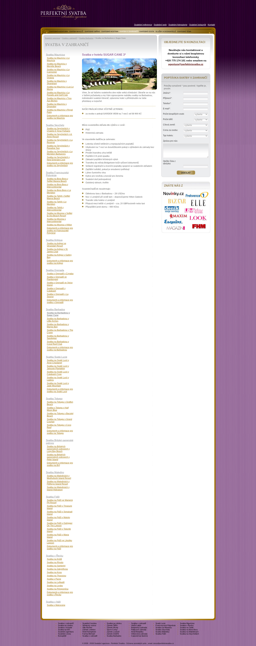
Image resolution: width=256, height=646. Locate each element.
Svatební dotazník (197, 25)
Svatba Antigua (54, 240)
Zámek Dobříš (113, 634)
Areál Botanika (137, 632)
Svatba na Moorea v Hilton (59, 225)
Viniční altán (136, 625)
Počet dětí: (168, 119)
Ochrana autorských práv (136, 643)
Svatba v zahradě (138, 623)
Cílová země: (169, 124)
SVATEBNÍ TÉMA (184, 31)
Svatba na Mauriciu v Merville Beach (57, 65)
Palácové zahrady (138, 630)
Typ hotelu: (168, 135)
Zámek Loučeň (113, 632)
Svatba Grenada (55, 270)
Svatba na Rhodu (55, 562)
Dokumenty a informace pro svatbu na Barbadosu (60, 348)
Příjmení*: (167, 98)
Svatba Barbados (86, 38)
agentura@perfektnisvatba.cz (185, 64)
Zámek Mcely (112, 627)
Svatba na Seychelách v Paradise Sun (58, 147)
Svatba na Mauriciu (164, 627)
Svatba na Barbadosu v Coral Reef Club (58, 342)
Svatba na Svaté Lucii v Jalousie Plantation (58, 367)
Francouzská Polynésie (166, 625)
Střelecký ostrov (89, 625)
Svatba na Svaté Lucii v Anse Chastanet (58, 361)
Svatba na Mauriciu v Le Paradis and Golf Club (58, 93)
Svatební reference (143, 25)
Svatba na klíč (64, 630)
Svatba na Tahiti (186, 627)
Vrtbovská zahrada (139, 634)
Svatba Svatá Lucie (56, 356)
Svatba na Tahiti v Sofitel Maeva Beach (58, 197)
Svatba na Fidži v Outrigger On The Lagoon (59, 524)
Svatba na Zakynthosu (57, 569)
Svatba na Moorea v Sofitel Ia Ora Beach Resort (59, 214)
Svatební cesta (64, 634)
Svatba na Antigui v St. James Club (57, 250)
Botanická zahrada (139, 627)
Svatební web (160, 25)
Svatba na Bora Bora (188, 630)
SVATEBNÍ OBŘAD (92, 31)
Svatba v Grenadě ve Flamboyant (57, 278)
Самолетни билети (139, 636)
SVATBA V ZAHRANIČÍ (129, 31)
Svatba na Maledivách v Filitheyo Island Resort (58, 482)
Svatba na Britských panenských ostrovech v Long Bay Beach (58, 449)
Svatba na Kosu (54, 572)
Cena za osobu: (170, 130)
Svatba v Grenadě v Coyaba (60, 273)
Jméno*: (167, 93)
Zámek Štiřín (112, 625)
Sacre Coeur (112, 630)
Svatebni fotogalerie (177, 25)
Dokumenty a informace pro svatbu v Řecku (60, 593)
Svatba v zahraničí (69, 38)
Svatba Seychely (55, 125)
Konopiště (62, 636)
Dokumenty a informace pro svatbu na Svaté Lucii (60, 390)
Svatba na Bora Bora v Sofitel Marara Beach (57, 180)
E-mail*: (166, 108)
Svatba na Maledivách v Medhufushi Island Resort (59, 477)
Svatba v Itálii (53, 601)
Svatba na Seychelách (189, 634)
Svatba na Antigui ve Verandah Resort (56, 244)
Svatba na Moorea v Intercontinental (56, 220)
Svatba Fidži (53, 496)
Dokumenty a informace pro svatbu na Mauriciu (60, 116)
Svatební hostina (89, 623)
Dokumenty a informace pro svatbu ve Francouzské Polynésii (60, 230)
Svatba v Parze (54, 579)
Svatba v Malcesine (56, 605)
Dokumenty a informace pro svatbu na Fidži (60, 547)
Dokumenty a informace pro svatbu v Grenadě (60, 301)
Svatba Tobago (54, 398)
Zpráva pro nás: (170, 141)
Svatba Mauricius (55, 54)
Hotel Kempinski (89, 632)
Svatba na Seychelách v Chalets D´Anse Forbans (58, 129)
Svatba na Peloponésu (57, 589)
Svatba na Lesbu (55, 585)
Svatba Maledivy (55, 472)
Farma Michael (88, 634)
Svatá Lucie (160, 623)
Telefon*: (167, 103)
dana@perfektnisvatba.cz (163, 643)
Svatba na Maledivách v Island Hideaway (58, 488)
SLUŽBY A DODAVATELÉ (166, 31)
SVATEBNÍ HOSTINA (109, 31)
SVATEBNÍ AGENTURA (58, 31)
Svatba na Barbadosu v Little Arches (58, 319)
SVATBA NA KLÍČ (76, 31)
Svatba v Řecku (54, 555)
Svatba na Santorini (56, 566)
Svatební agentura (52, 38)
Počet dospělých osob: (173, 114)
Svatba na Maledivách (189, 632)
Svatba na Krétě (54, 559)
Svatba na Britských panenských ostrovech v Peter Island (58, 457)
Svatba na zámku (114, 623)
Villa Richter (87, 627)
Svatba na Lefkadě (56, 582)
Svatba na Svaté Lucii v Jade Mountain (58, 384)
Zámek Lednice (88, 630)
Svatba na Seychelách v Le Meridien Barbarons (60, 152)
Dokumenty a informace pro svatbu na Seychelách (60, 164)
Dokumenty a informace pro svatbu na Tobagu (60, 432)
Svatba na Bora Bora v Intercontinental (57, 185)
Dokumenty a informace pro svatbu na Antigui (60, 262)
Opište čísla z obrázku (169, 162)
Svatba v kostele (65, 627)
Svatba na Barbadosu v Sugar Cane (58, 314)
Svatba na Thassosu (56, 575)
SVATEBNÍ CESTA (146, 31)
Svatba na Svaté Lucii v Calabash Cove (58, 373)
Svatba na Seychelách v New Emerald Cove (58, 158)
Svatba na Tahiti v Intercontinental (55, 208)
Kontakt (211, 25)
